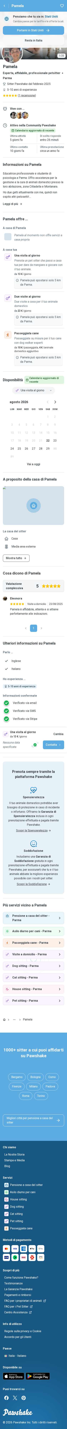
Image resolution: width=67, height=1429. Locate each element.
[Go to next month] (55, 402)
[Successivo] (41, 628)
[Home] (4, 1019)
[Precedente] (25, 628)
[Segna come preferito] (62, 5)
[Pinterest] (23, 1397)
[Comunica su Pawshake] (35, 745)
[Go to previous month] (47, 402)
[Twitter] (15, 1397)
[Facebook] (6, 1397)
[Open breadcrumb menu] (14, 1019)
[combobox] (33, 390)
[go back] (4, 5)
